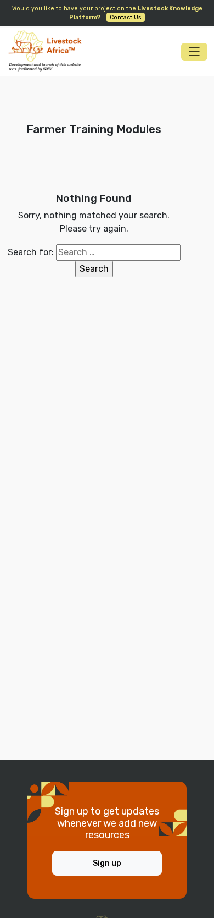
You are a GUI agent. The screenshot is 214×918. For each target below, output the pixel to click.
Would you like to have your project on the (107, 13)
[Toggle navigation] (194, 52)
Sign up (107, 863)
